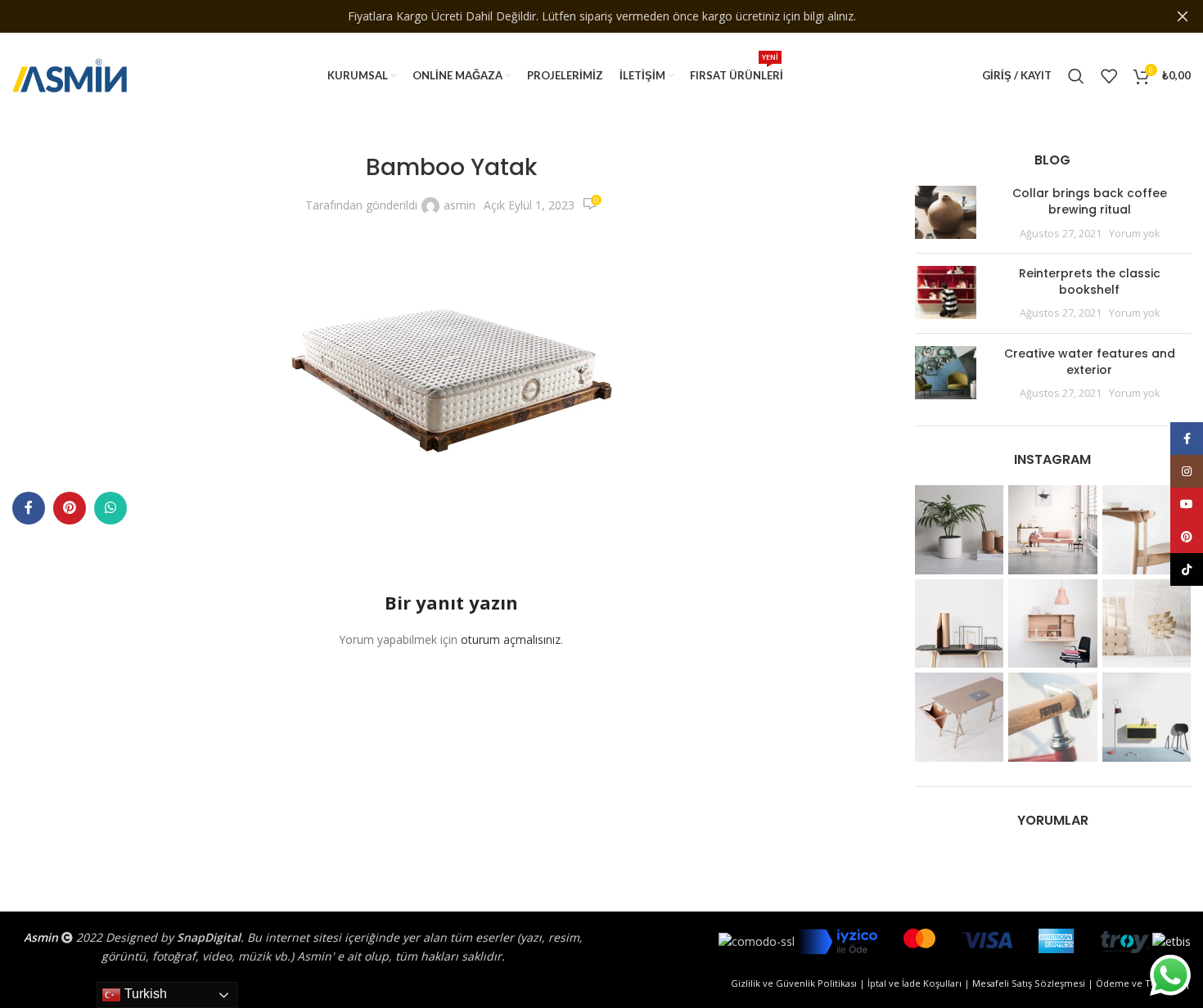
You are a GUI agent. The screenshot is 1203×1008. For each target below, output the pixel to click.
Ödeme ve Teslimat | (1143, 983)
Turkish (144, 994)
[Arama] (1076, 76)
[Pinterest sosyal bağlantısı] (69, 508)
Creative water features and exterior (1089, 361)
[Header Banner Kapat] (1182, 16)
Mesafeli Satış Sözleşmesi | (1034, 983)
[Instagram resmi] (959, 529)
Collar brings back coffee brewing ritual (1089, 201)
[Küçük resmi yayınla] (945, 213)
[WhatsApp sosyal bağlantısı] (110, 508)
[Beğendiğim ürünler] (1109, 76)
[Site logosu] (70, 74)
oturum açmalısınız (511, 639)
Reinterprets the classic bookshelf (1089, 281)
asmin (459, 205)
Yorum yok (1134, 234)
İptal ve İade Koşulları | (919, 983)
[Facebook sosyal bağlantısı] (28, 508)
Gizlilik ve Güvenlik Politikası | (799, 983)
